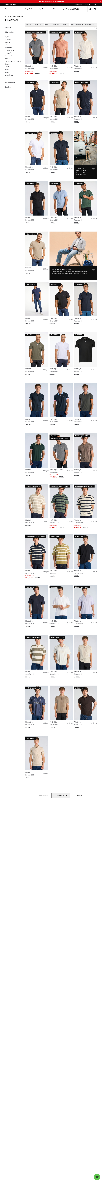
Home (7, 16)
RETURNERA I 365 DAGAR (13, 4)
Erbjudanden (42, 9)
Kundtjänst (78, 4)
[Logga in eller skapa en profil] (90, 9)
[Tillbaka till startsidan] (71, 9)
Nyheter (8, 9)
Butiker (87, 4)
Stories (56, 9)
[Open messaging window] (97, 1177)
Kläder (17, 9)
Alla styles (13, 16)
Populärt (28, 9)
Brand (95, 4)
